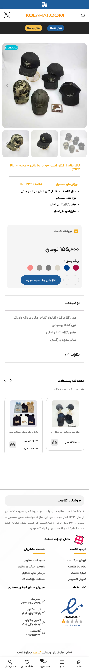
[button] (5, 380)
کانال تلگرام (56, 28)
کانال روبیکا (33, 28)
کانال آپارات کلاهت (57, 539)
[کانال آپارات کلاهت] (79, 540)
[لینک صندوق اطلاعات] (7, 15)
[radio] (76, 268)
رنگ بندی (72, 261)
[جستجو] (83, 15)
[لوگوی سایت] (44, 15)
